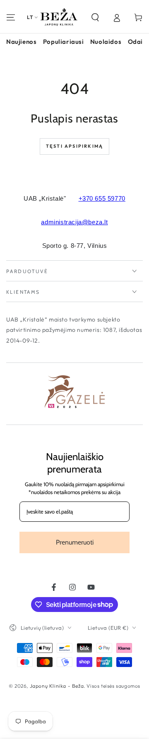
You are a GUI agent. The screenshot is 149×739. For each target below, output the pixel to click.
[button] (95, 17)
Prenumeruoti (75, 542)
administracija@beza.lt (74, 222)
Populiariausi (63, 42)
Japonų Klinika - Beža (57, 686)
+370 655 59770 (102, 198)
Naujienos (21, 42)
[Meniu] (11, 17)
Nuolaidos (105, 42)
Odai (135, 42)
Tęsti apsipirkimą (74, 146)
